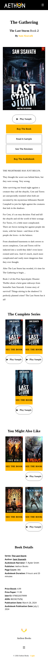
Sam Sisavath (26, 35)
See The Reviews (24, 148)
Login (32, 656)
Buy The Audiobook (24, 158)
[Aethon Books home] (24, 631)
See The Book (14, 349)
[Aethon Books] (14, 5)
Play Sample (25, 119)
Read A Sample (24, 138)
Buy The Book (24, 128)
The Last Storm (19, 555)
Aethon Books (24, 638)
